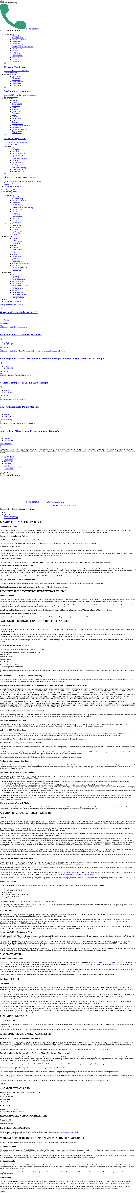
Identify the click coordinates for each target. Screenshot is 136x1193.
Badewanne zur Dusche (19, 129)
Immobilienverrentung (19, 168)
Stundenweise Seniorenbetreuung (22, 47)
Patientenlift (15, 113)
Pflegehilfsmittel (17, 48)
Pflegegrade (15, 150)
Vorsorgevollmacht (18, 171)
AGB (5, 512)
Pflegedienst (16, 43)
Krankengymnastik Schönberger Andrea (21, 334)
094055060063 (9, 416)
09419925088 (8, 368)
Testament (15, 164)
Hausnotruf (15, 52)
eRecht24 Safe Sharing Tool (107, 962)
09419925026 (8, 392)
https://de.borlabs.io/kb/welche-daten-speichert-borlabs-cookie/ (74, 874)
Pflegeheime (16, 78)
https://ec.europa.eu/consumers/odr (67, 1132)
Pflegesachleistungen (18, 153)
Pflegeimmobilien (17, 162)
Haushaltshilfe (16, 54)
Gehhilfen (15, 100)
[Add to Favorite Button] (1, 308)
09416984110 (8, 440)
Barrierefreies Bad (17, 124)
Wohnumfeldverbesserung (20, 159)
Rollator (14, 107)
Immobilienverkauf (18, 166)
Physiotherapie (4, 347)
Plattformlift (15, 120)
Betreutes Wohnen (17, 81)
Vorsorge (15, 160)
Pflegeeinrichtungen (10, 458)
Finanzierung (8, 463)
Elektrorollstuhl (17, 104)
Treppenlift (15, 122)
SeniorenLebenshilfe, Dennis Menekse (19, 406)
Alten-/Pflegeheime (6, 444)
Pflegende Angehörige (19, 39)
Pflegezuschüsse (17, 148)
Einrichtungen (16, 76)
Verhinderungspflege (18, 45)
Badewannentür (17, 131)
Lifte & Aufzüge (17, 111)
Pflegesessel (16, 57)
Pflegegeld (15, 151)
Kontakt (6, 185)
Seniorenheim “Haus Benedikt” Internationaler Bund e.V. (29, 431)
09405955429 (8, 344)
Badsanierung (16, 127)
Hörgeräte (15, 59)
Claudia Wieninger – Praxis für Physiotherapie (24, 382)
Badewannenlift (17, 118)
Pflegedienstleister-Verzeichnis (13, 467)
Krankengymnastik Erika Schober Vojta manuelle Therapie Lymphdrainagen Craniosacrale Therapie (52, 358)
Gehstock (15, 102)
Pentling (6, 320)
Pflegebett (15, 50)
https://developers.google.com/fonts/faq (51, 1029)
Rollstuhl (15, 109)
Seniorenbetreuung (6, 419)
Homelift (15, 116)
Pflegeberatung (16, 157)
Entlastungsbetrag (17, 155)
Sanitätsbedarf (4, 323)
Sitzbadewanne (17, 133)
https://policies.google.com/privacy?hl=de (106, 1029)
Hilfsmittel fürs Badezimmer (21, 125)
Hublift (14, 115)
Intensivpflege (16, 41)
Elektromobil (16, 106)
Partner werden (9, 469)
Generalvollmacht (17, 169)
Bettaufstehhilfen (17, 56)
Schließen (4, 1084)
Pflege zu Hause (17, 36)
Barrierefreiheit (8, 460)
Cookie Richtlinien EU (11, 518)
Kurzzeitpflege (16, 80)
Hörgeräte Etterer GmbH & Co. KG (19, 312)
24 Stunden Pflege (17, 38)
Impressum (7, 514)
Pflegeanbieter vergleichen (12, 186)
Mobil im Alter (8, 461)
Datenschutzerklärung (11, 516)
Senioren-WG (16, 85)
